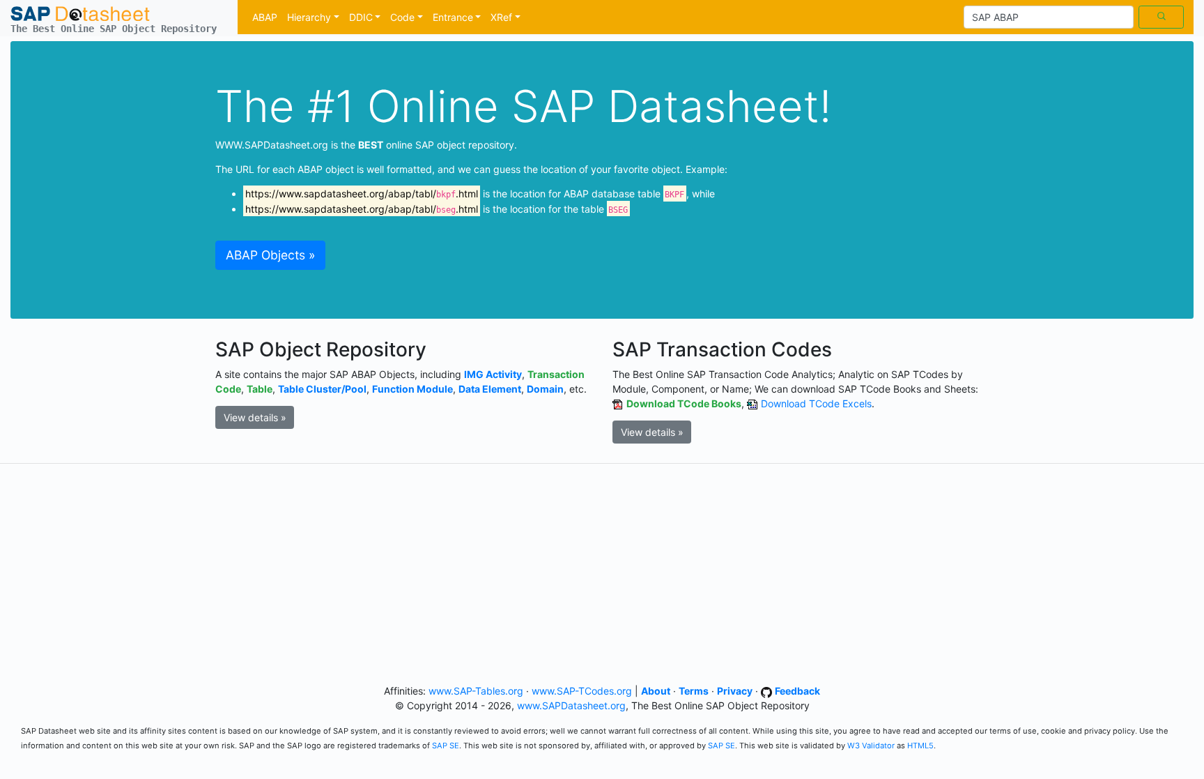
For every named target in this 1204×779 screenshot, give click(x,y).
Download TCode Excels (816, 403)
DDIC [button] (361, 17)
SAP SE (445, 745)
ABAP (264, 17)
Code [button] (402, 17)
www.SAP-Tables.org (476, 691)
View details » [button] (255, 417)
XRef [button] (501, 17)
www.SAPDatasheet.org (571, 705)
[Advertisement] (602, 571)
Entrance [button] (453, 17)
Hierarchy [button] (309, 17)
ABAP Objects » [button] (270, 255)
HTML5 (920, 745)
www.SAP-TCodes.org (582, 691)
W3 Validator (871, 745)
